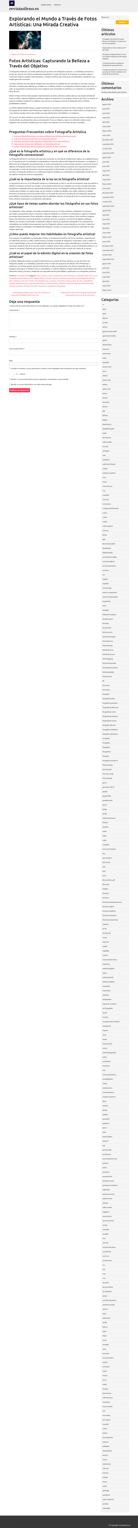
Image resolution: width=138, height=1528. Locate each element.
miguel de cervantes (109, 1004)
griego (105, 809)
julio (104, 871)
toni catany (106, 1415)
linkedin (105, 889)
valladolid (106, 1446)
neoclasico (106, 1066)
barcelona (106, 402)
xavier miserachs (108, 1499)
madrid (105, 946)
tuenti (105, 1428)
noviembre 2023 (108, 250)
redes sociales (107, 1207)
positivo (105, 1163)
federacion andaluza (109, 614)
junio (104, 875)
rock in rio (106, 1256)
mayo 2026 (106, 117)
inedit (105, 831)
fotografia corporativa (110, 703)
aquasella (106, 362)
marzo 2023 (107, 286)
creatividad (80, 275)
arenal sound (107, 367)
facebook (106, 610)
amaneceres (107, 353)
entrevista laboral (108, 561)
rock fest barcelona (109, 1247)
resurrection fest (108, 1221)
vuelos (105, 1486)
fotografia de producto (110, 716)
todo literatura (108, 1398)
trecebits (106, 1424)
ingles (105, 836)
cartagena (106, 451)
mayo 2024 (106, 224)
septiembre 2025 (108, 153)
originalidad (87, 281)
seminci (105, 1309)
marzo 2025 (107, 179)
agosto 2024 (107, 210)
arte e (105, 371)
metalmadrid (107, 999)
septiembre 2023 (108, 259)
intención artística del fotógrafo (33, 281)
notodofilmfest (108, 1079)
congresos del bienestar (111, 508)
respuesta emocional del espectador (80, 283)
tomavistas (106, 1402)
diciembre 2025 (108, 140)
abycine (105, 318)
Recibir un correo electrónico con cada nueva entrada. (31, 384)
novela (105, 1083)
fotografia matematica (110, 734)
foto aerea (106, 685)
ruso (104, 1278)
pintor (105, 1128)
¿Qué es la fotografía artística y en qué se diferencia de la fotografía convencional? (44, 136)
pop (104, 1145)
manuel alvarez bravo (110, 960)
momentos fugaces (64, 281)
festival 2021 (107, 628)
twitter (105, 1433)
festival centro (107, 632)
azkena (105, 384)
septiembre (106, 1318)
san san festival (108, 1287)
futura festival (107, 778)
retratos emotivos (16, 286)
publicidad (106, 1190)
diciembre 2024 (108, 193)
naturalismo (107, 1061)
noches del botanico (109, 1075)
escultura (106, 570)
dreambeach (107, 548)
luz (47, 281)
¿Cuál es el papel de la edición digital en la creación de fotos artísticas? (40, 146)
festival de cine (108, 641)
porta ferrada (107, 1150)
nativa (105, 1057)
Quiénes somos (46, 5)
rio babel (105, 1234)
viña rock (106, 1468)
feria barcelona (108, 619)
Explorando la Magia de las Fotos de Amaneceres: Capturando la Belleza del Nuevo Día (31, 293)
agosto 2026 (107, 104)
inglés (105, 840)
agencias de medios (109, 336)
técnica (26, 286)
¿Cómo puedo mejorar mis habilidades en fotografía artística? (36, 144)
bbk (104, 411)
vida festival (107, 1464)
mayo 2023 (106, 277)
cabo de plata (107, 442)
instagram (106, 844)
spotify (105, 1362)
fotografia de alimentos (110, 707)
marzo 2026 (107, 126)
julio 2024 (106, 215)
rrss (104, 1265)
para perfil (106, 1119)
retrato (105, 1225)
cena (104, 477)
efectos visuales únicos (48, 278)
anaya (104, 358)
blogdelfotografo (108, 429)
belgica (105, 420)
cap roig (105, 446)
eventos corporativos (110, 592)
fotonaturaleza (108, 765)
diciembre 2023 (108, 246)
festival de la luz (108, 650)
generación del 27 (109, 787)
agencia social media (110, 331)
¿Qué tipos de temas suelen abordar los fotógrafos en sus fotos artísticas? (41, 141)
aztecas (105, 398)
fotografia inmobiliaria (110, 729)
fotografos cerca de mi (110, 760)
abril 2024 (106, 228)
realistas (105, 1203)
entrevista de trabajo (110, 557)
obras (104, 1101)
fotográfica (106, 747)
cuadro (105, 521)
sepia (104, 1313)
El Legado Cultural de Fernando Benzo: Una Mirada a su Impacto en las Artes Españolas (114, 41)
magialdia (106, 951)
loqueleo (106, 924)
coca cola (106, 499)
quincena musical (108, 1194)
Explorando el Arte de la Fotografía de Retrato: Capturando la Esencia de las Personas (78, 293)
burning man (107, 437)
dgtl (104, 539)
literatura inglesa (108, 906)
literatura (106, 898)
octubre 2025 (107, 148)
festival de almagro (109, 637)
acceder (105, 322)
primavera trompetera (110, 1185)
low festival (106, 933)
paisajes (105, 1114)
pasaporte (106, 1123)
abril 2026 (106, 122)
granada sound (107, 800)
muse (104, 1035)
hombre (105, 822)
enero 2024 (106, 241)
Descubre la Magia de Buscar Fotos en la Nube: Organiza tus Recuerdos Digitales (115, 56)
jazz (104, 853)
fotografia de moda (109, 712)
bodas (105, 433)
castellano (106, 460)
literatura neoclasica (109, 915)
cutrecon (106, 530)
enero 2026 (106, 135)
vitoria (105, 1482)
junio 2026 (106, 113)
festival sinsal (107, 676)
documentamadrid (109, 544)
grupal (105, 814)
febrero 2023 (107, 290)
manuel (105, 955)
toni (104, 1411)
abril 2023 (106, 281)
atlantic (105, 375)
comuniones (107, 504)
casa (104, 455)
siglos (104, 1331)
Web (11, 360)
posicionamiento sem (110, 1159)
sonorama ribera (108, 1358)
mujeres (105, 1030)
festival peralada (108, 672)
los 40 (105, 929)
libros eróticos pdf (109, 880)
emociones (62, 278)
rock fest (105, 1243)
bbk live (105, 415)
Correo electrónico (17, 348)
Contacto (57, 5)
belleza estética (41, 275)
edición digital (33, 278)
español (105, 579)
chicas (105, 482)
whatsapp (106, 1490)
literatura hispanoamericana (112, 902)
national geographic (109, 1052)
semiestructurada (108, 1305)
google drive (107, 796)
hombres (105, 827)
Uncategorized (22, 275)
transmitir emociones (38, 286)
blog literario (107, 424)
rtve (104, 1269)
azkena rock (107, 389)
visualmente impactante (56, 286)
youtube (105, 1504)
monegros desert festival (111, 1021)
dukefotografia (108, 552)
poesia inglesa (107, 1136)
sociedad (106, 1344)
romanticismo (107, 1260)
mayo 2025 (106, 171)
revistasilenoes (30, 54)
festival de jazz (108, 645)
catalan (105, 468)
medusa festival (108, 977)
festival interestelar (109, 663)
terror (105, 1380)
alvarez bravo (107, 345)
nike (104, 1070)
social (104, 1340)
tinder (105, 1384)
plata (104, 1132)
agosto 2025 (107, 157)
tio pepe (105, 1389)
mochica (105, 1017)
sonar (104, 1349)
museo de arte (107, 1044)
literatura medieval (109, 911)
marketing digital (108, 968)
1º (103, 305)
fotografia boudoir (109, 698)
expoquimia (107, 601)
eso (104, 575)
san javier (106, 1282)
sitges (105, 1336)
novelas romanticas (109, 1097)
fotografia (106, 694)
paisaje (105, 1110)
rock (104, 1238)
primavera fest (107, 1176)
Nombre (13, 336)
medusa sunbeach (109, 982)
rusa (104, 1274)
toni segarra (107, 1420)
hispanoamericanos (109, 818)
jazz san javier (107, 858)
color (50, 275)
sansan (105, 1296)
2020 (104, 314)
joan (104, 867)
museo (105, 1039)
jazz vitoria (106, 862)
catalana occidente (109, 473)
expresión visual (73, 278)
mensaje (52, 281)
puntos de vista (51, 283)
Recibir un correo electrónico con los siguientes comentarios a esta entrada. (40, 379)
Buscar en (105, 17)
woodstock (106, 1495)
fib (103, 681)
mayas (105, 973)
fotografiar (106, 738)
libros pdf (106, 884)
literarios (106, 893)
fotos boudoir (107, 769)
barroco (105, 406)
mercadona (106, 986)
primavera (106, 1172)
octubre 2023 (107, 255)
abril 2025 (106, 175)
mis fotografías (108, 1008)
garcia (105, 783)
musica (105, 1048)
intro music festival (109, 849)
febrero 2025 (107, 184)
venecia (105, 1455)
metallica (106, 995)
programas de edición (36, 283)
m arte (105, 937)
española (106, 583)
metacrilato (107, 990)
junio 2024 (106, 219)
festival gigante (108, 659)
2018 (104, 309)
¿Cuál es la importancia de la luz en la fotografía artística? (35, 138)
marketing (106, 964)
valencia (105, 1442)
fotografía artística (87, 278)
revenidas (106, 1229)
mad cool (106, 942)
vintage (105, 1477)
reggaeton (106, 1212)
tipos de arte (107, 1393)
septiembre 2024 (108, 206)
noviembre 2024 (108, 197)
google (105, 791)
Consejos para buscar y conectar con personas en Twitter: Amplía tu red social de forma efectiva (115, 72)
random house (107, 1198)
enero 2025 (106, 188)
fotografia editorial (109, 725)
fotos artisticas (14, 281)
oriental (105, 1106)
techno (105, 1375)
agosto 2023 (107, 263)
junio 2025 (106, 166)
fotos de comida (108, 774)
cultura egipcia (108, 526)
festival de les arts (109, 654)
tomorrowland (107, 1406)
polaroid (105, 1141)
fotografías (106, 743)
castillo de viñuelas (109, 464)
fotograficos (107, 752)
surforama (106, 1367)
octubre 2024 (107, 202)
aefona (105, 327)
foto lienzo (106, 690)
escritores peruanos (109, 566)
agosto (105, 340)
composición (57, 275)
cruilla (105, 517)
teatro (105, 1371)
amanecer (106, 349)
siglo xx (105, 1327)
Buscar (122, 22)
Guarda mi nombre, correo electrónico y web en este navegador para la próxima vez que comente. (48, 368)
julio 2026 (106, 109)
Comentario (14, 310)
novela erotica (107, 1088)
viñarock (105, 1473)
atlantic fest (107, 380)
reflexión (61, 283)
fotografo (106, 756)
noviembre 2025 (108, 144)
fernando (106, 623)
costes (105, 513)
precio (105, 1167)
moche (105, 1013)
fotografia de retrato (110, 721)
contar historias (69, 275)
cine (104, 491)
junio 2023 (106, 272)
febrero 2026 (107, 131)
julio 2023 (106, 268)
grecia (105, 805)
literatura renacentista (110, 920)
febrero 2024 (107, 237)
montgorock (107, 1026)
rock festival (107, 1252)
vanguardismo (107, 1451)
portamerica (107, 1154)
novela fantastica (108, 1092)
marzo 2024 (107, 233)
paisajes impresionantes (18, 283)
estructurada (107, 588)
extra (104, 606)
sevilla (105, 1322)
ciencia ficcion (107, 486)
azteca (105, 393)
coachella (106, 495)
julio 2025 (106, 162)
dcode (105, 535)
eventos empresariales (110, 597)
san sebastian (107, 1291)
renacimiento (107, 1216)
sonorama (106, 1353)
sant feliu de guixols (109, 1300)
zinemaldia (106, 1508)
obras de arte (77, 281)
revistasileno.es (24, 8)
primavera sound (108, 1181)
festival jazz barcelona (110, 667)
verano (105, 1459)
